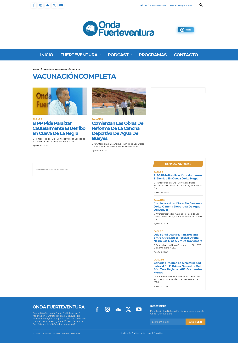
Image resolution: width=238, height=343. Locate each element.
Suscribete (195, 321)
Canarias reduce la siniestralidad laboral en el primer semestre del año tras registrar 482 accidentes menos (178, 267)
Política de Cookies (130, 333)
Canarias (97, 119)
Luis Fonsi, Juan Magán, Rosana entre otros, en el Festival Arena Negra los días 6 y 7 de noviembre (178, 237)
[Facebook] (33, 5)
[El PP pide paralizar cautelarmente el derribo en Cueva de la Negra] (60, 101)
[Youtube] (61, 5)
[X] (54, 5)
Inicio (36, 69)
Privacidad (158, 333)
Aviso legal (146, 333)
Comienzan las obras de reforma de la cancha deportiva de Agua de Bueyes (117, 130)
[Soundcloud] (47, 5)
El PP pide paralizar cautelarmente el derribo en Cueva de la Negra (59, 128)
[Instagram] (40, 5)
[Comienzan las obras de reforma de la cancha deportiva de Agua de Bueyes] (119, 101)
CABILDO (37, 119)
